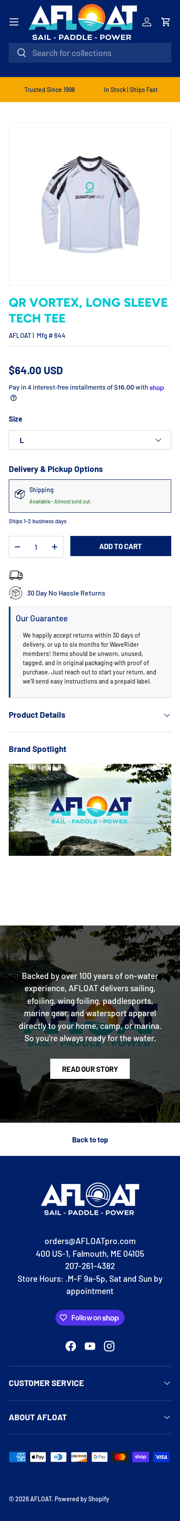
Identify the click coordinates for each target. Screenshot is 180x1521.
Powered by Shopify (82, 1499)
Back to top (90, 1139)
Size (15, 418)
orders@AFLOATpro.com (90, 1241)
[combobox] (90, 53)
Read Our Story (90, 1068)
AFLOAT (20, 335)
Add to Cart (120, 546)
